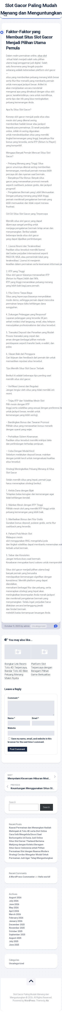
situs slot (42, 55)
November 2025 (17, 928)
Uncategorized (38, 626)
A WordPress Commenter (22, 877)
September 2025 (17, 934)
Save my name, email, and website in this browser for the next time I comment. (30, 740)
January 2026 (15, 921)
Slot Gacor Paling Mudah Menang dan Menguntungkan (31, 9)
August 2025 (15, 938)
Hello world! (44, 877)
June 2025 (14, 945)
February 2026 (16, 918)
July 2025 (13, 941)
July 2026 (13, 901)
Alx (47, 1000)
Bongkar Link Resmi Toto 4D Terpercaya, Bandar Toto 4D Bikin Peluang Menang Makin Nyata (16, 671)
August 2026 (15, 897)
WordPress (29, 1000)
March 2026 (15, 914)
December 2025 (17, 924)
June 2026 (14, 904)
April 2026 (14, 911)
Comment (13, 698)
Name (11, 718)
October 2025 (15, 931)
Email (35, 718)
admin (27, 626)
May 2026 (14, 907)
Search (12, 802)
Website (12, 728)
